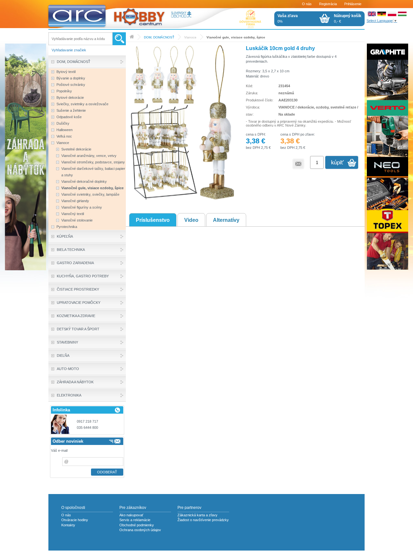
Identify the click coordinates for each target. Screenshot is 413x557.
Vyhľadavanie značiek (69, 50)
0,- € (347, 18)
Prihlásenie (352, 4)
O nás (307, 4)
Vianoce (190, 37)
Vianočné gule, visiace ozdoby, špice (235, 37)
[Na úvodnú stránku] (122, 14)
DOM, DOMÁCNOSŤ (159, 37)
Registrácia (328, 4)
